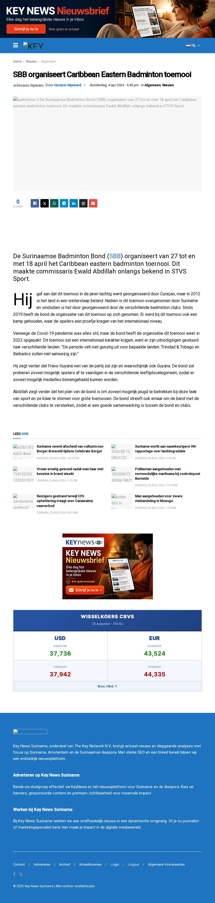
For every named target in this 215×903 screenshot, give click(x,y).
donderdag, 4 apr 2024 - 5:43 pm (114, 85)
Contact (19, 864)
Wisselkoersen (90, 864)
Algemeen (48, 61)
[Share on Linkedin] (73, 203)
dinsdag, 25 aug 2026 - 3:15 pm (57, 480)
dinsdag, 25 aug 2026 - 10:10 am (156, 485)
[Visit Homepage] (43, 45)
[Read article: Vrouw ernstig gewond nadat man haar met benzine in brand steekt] (23, 474)
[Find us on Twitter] (21, 874)
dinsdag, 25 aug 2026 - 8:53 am (57, 512)
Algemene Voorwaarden (166, 864)
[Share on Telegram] (64, 203)
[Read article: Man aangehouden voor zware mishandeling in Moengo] (121, 501)
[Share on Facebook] (35, 203)
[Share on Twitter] (44, 203)
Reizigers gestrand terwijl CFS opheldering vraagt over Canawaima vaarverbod (65, 501)
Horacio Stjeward (67, 85)
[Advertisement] (107, 228)
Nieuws (31, 61)
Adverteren (42, 864)
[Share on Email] (93, 203)
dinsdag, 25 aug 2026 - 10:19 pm (58, 458)
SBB (115, 256)
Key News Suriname (39, 886)
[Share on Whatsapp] (54, 203)
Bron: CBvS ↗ (107, 686)
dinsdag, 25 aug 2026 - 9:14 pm (155, 458)
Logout (133, 864)
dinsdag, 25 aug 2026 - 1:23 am (155, 507)
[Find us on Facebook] (14, 874)
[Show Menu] (15, 45)
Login (115, 864)
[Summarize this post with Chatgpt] (83, 203)
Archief (64, 864)
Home (17, 61)
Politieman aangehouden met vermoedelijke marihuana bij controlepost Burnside (167, 473)
